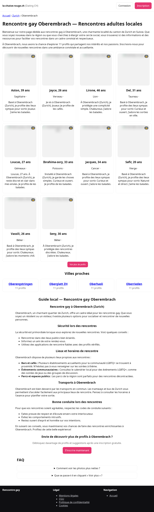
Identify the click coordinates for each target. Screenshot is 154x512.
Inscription (143, 5)
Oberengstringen (20, 284)
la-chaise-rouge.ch (20, 5)
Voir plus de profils (78, 264)
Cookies (63, 505)
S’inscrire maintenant (77, 450)
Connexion (125, 5)
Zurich (16, 15)
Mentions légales (68, 495)
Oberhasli (96, 284)
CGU (61, 499)
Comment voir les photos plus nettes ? (78, 468)
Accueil (6, 15)
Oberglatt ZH (58, 284)
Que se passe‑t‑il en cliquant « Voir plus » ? (78, 475)
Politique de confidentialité (74, 502)
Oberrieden (134, 284)
